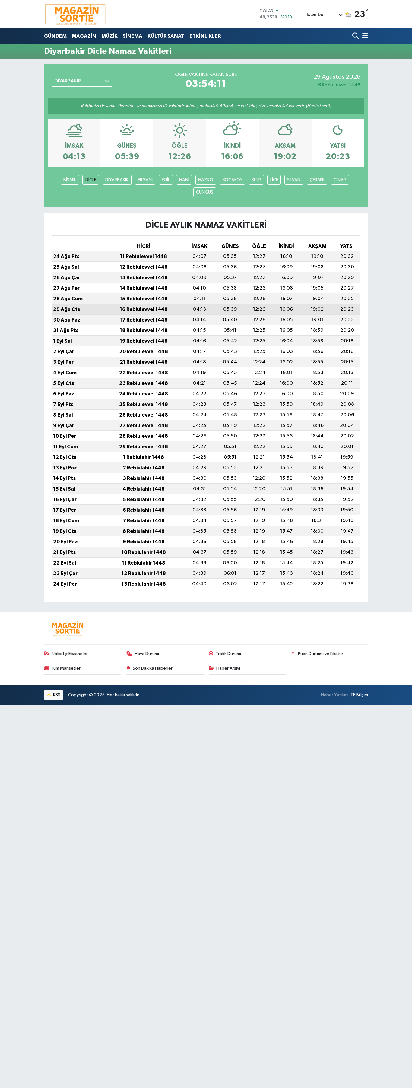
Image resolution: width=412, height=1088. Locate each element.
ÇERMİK (317, 180)
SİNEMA (132, 36)
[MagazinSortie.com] (75, 14)
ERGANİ (145, 180)
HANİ (184, 180)
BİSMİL (69, 180)
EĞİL (166, 180)
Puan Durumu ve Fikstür (320, 653)
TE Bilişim (359, 695)
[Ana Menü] (364, 36)
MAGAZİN (84, 36)
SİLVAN (293, 180)
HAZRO (205, 180)
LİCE (274, 180)
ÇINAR (340, 180)
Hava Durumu (147, 653)
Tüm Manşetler (66, 668)
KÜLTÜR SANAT (165, 36)
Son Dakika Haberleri (153, 668)
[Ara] (356, 36)
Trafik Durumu (229, 653)
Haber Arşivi (228, 668)
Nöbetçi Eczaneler (70, 653)
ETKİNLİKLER (205, 36)
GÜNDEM (55, 36)
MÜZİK (109, 36)
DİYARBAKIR (116, 180)
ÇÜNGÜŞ (204, 192)
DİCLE (90, 180)
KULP (256, 180)
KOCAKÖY (232, 180)
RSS (56, 695)
